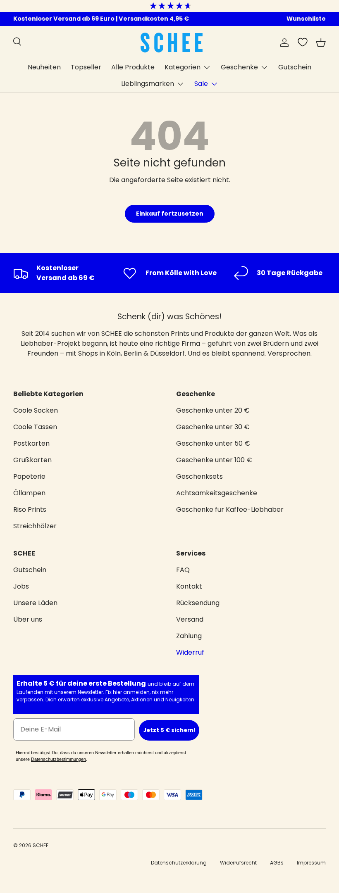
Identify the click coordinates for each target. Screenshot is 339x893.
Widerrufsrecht (238, 862)
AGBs (277, 862)
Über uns (27, 619)
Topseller (86, 67)
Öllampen (29, 493)
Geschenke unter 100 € (214, 460)
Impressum (311, 862)
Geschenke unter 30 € (213, 427)
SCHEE (40, 845)
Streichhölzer (35, 526)
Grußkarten (32, 460)
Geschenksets (199, 476)
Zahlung (189, 636)
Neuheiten (44, 67)
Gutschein (294, 67)
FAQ (183, 570)
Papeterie (29, 476)
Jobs (21, 586)
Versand (189, 619)
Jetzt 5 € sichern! (169, 730)
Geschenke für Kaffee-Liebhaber (230, 509)
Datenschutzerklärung (179, 862)
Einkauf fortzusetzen (169, 213)
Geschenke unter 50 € (213, 443)
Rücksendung (198, 603)
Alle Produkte (133, 67)
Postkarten (31, 443)
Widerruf (190, 652)
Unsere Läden (35, 603)
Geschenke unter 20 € (213, 410)
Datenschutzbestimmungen (58, 759)
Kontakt (189, 586)
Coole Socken (35, 410)
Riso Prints (29, 509)
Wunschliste (306, 18)
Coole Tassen (35, 427)
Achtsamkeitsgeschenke (216, 493)
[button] (321, 42)
